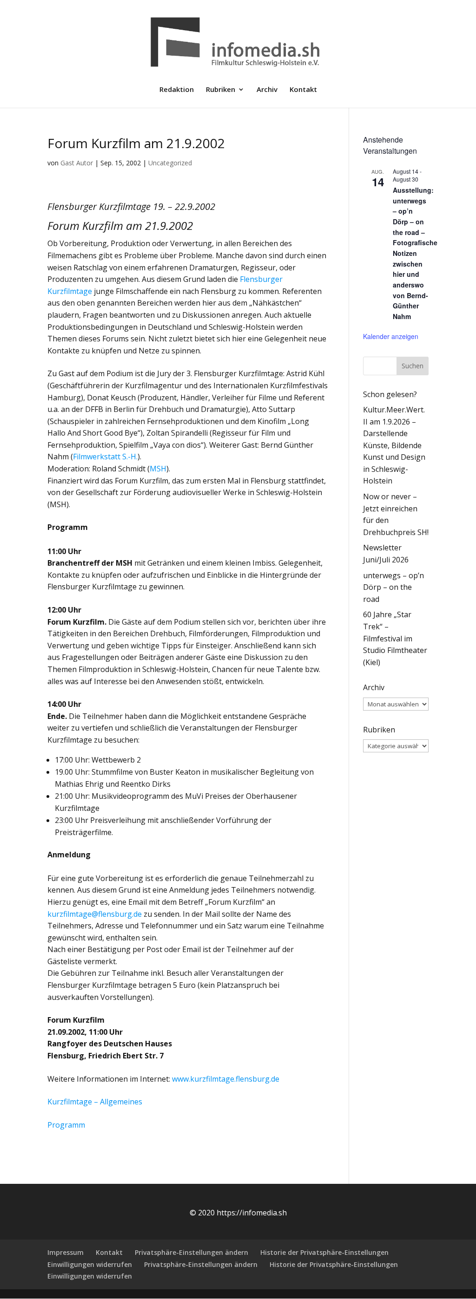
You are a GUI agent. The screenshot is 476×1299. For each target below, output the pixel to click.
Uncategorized (170, 162)
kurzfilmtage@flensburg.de (94, 914)
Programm (66, 1125)
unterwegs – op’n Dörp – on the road (393, 587)
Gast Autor (76, 162)
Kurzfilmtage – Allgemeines (94, 1102)
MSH (158, 468)
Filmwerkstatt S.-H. (105, 456)
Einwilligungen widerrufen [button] (89, 1264)
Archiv (267, 90)
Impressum (65, 1252)
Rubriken (220, 90)
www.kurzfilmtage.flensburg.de (225, 1079)
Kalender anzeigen (390, 336)
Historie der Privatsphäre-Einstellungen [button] (324, 1252)
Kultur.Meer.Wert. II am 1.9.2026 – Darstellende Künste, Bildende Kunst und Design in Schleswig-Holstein (394, 445)
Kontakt (303, 90)
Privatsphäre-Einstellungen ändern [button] (191, 1252)
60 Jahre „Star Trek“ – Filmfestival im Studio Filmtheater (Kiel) (395, 638)
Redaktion (176, 90)
